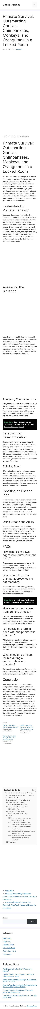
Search (5, 918)
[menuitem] (20, 970)
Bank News (9, 891)
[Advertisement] (20, 74)
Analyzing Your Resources (19, 804)
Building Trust (15, 809)
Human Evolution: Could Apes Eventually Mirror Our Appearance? (18, 991)
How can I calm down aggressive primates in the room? (21, 819)
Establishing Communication (18, 807)
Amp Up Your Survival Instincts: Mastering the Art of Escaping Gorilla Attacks (20, 986)
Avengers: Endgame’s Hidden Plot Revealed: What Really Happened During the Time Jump (19, 905)
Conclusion (12, 842)
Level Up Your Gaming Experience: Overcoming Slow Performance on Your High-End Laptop (20, 896)
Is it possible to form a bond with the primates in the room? (23, 832)
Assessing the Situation (16, 802)
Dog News (7, 941)
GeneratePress (32, 1006)
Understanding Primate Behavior (19, 800)
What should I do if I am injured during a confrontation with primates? (21, 838)
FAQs (10, 816)
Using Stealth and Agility (19, 813)
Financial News (8, 945)
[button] (33, 790)
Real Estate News (9, 951)
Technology (7, 954)
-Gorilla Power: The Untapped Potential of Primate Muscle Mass (26, 727)
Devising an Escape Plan (16, 811)
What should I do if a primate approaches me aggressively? (21, 823)
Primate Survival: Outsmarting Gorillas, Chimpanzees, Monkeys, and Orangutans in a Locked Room (19, 795)
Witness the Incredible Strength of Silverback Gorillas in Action (9, 738)
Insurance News (9, 948)
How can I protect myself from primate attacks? (21, 828)
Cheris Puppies (11, 4)
